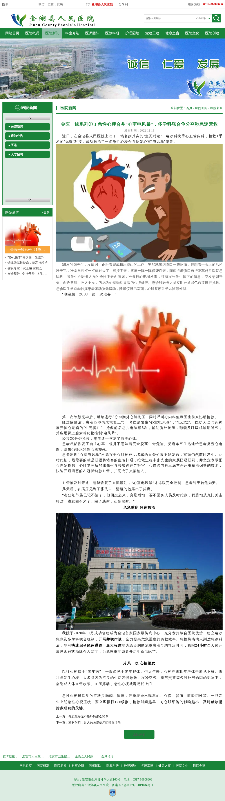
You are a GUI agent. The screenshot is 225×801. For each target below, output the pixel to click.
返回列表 (139, 734)
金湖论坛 (107, 756)
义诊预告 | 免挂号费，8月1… (27, 273)
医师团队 (92, 33)
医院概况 (32, 33)
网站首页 (12, 33)
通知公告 (17, 135)
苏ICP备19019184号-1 (138, 785)
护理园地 (132, 33)
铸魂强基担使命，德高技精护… (29, 262)
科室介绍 (72, 33)
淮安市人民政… (33, 756)
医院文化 (192, 33)
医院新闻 (52, 33)
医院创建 (212, 33)
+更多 (46, 212)
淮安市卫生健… (59, 756)
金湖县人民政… (85, 756)
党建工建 (152, 33)
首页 (189, 108)
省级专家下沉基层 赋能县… (26, 268)
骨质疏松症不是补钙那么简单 (88, 716)
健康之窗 (172, 33)
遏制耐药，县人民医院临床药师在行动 (94, 722)
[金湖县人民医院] (60, 26)
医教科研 (112, 33)
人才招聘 (17, 154)
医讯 (14, 145)
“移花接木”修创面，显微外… (27, 257)
